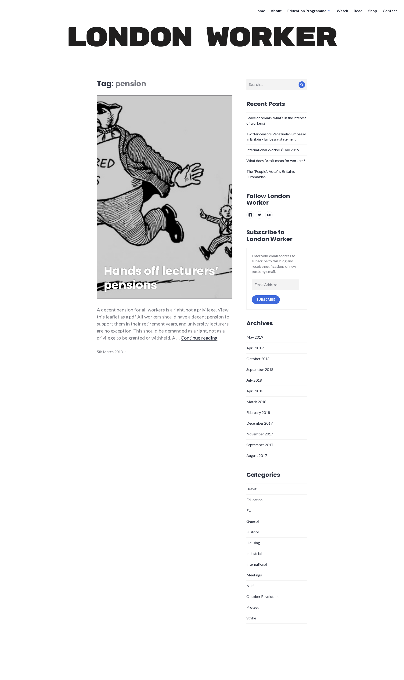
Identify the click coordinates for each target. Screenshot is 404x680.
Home (260, 10)
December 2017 (259, 423)
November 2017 (259, 434)
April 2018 (254, 391)
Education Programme (306, 10)
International (256, 564)
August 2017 (256, 455)
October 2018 (258, 358)
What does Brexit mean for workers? (275, 160)
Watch (342, 10)
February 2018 (258, 412)
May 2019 (254, 337)
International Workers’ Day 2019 (272, 150)
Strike (251, 618)
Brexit (251, 489)
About (276, 10)
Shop (372, 10)
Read (358, 10)
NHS (250, 585)
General (252, 521)
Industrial (254, 553)
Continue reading (199, 337)
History (252, 532)
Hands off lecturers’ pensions (161, 278)
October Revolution (262, 596)
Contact (390, 10)
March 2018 (256, 401)
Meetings (254, 575)
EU (248, 510)
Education (254, 499)
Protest (252, 607)
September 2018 (259, 369)
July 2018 (254, 380)
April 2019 (254, 348)
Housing (253, 542)
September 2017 (259, 444)
